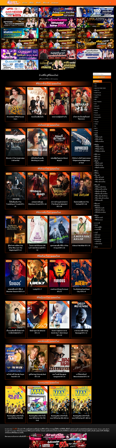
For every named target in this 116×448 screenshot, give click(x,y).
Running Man (98, 117)
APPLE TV (97, 90)
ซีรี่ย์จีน (32, 3)
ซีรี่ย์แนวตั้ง (97, 185)
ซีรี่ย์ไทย (96, 215)
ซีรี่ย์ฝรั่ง (38, 3)
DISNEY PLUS (98, 92)
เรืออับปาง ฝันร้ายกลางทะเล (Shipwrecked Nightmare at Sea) (81, 160)
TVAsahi (97, 121)
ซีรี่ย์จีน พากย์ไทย (99, 141)
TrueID (96, 119)
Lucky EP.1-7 (37, 289)
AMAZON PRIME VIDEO (100, 88)
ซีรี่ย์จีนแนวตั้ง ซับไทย (100, 187)
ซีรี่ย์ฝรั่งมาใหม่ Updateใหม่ (48, 256)
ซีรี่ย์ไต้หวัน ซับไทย (100, 210)
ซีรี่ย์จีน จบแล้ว (98, 137)
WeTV (96, 128)
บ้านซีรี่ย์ (15, 429)
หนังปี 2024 (97, 235)
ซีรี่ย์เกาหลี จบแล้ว (99, 177)
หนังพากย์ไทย (98, 243)
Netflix (96, 110)
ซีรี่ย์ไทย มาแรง (99, 219)
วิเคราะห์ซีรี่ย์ (98, 227)
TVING (96, 124)
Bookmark (55, 3)
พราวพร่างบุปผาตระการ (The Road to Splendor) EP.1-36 (59, 204)
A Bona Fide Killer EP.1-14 (81, 245)
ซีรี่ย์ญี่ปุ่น (97, 144)
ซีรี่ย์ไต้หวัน (97, 205)
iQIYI (96, 103)
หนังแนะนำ (97, 237)
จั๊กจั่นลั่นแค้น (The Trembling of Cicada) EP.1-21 (15, 204)
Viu (95, 126)
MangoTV (97, 106)
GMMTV (96, 97)
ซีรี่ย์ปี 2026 (97, 159)
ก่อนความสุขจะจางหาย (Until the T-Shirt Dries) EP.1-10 (59, 333)
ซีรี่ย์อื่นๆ (97, 173)
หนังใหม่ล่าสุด (98, 239)
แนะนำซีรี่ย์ (98, 229)
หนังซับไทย (98, 241)
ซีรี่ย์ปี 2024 (97, 154)
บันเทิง (96, 225)
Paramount (97, 115)
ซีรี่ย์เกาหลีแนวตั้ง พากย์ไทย (102, 198)
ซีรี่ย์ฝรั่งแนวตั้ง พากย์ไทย (101, 193)
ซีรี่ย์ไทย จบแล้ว (99, 217)
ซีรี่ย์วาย (96, 170)
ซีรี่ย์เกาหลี (46, 3)
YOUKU (96, 130)
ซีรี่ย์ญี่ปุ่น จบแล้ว (99, 146)
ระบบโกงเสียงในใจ (37, 117)
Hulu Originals (98, 101)
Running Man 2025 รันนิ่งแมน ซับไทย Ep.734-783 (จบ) (37, 418)
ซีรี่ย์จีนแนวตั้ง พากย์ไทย (101, 189)
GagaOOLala (98, 95)
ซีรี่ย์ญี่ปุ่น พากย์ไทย (100, 151)
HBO (96, 99)
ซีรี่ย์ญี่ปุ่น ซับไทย (99, 149)
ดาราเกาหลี (97, 223)
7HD (96, 86)
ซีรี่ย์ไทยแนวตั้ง (99, 200)
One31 (96, 112)
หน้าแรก (24, 3)
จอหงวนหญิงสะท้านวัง (59, 117)
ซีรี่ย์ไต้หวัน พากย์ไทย (100, 212)
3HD (96, 83)
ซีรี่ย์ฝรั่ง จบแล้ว (99, 163)
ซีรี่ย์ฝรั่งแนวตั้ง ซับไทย (100, 191)
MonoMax (97, 108)
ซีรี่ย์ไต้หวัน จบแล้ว (99, 208)
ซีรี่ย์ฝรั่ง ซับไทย (99, 165)
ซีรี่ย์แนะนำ (97, 203)
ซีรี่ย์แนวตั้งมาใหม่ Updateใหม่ (48, 83)
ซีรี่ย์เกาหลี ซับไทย (99, 179)
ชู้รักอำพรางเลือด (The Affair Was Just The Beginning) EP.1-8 (15, 247)
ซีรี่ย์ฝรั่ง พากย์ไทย (99, 167)
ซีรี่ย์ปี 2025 (97, 156)
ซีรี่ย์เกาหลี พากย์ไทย (100, 181)
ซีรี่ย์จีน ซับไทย (99, 139)
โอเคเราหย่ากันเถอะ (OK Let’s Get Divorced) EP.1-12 (37, 247)
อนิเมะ (96, 247)
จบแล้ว (96, 132)
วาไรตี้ (96, 232)
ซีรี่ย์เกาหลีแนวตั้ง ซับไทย (101, 196)
